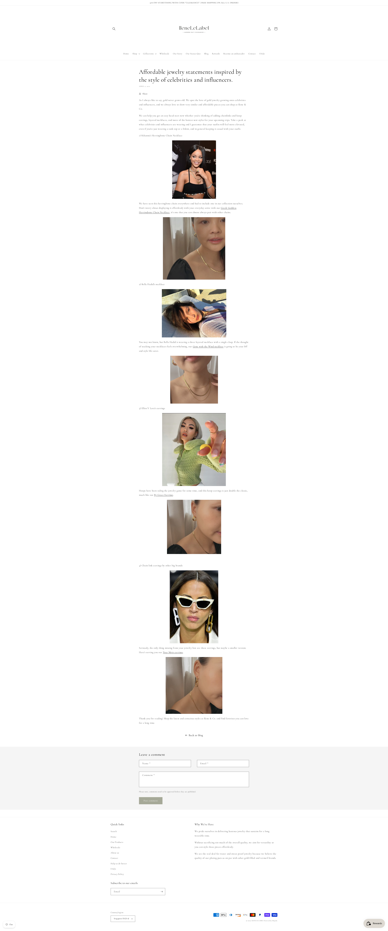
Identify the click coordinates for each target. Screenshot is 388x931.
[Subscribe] (161, 891)
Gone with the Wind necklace (208, 346)
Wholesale (115, 847)
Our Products (117, 842)
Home (113, 837)
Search (114, 831)
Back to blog (196, 735)
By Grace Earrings (163, 494)
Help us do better (119, 863)
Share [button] (145, 93)
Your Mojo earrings (173, 652)
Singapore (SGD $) (121, 918)
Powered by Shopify (270, 921)
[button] (114, 28)
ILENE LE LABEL (257, 921)
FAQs (113, 869)
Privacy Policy (117, 874)
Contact (114, 858)
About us (115, 852)
